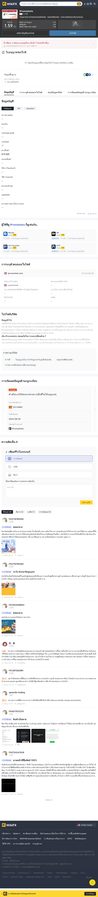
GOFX (5, 877)
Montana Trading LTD (35, 877)
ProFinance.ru (24, 873)
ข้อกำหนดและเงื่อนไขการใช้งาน (53, 833)
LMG (49, 877)
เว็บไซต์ (72, 33)
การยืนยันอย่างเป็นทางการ (54, 838)
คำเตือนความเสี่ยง (30, 833)
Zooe (83, 873)
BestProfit (67, 877)
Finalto (50, 873)
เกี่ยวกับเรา (6, 833)
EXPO (69, 838)
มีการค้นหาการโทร (9, 838)
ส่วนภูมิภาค (37, 844)
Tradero (74, 873)
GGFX (57, 877)
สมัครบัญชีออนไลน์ (25, 33)
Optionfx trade (17, 877)
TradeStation (38, 873)
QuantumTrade (9, 873)
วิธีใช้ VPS (6, 844)
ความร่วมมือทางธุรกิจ (21, 844)
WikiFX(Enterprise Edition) (30, 838)
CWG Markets (61, 873)
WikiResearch (80, 838)
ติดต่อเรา (16, 833)
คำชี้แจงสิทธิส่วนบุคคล (77, 833)
